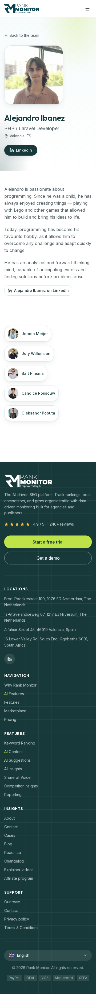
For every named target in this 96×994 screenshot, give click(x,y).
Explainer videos (19, 869)
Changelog (14, 861)
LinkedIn (24, 150)
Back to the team (24, 35)
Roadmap (12, 852)
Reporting (13, 794)
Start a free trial (48, 542)
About (9, 818)
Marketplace (15, 711)
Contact (11, 826)
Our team (12, 902)
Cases (9, 835)
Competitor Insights (21, 786)
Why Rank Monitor (20, 685)
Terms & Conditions (21, 927)
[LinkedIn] (9, 659)
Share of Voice (17, 777)
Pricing (10, 719)
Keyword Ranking (19, 743)
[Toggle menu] (87, 8)
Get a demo (48, 558)
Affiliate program (18, 878)
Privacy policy (16, 919)
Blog (8, 844)
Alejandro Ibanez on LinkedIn (41, 290)
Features (11, 702)
